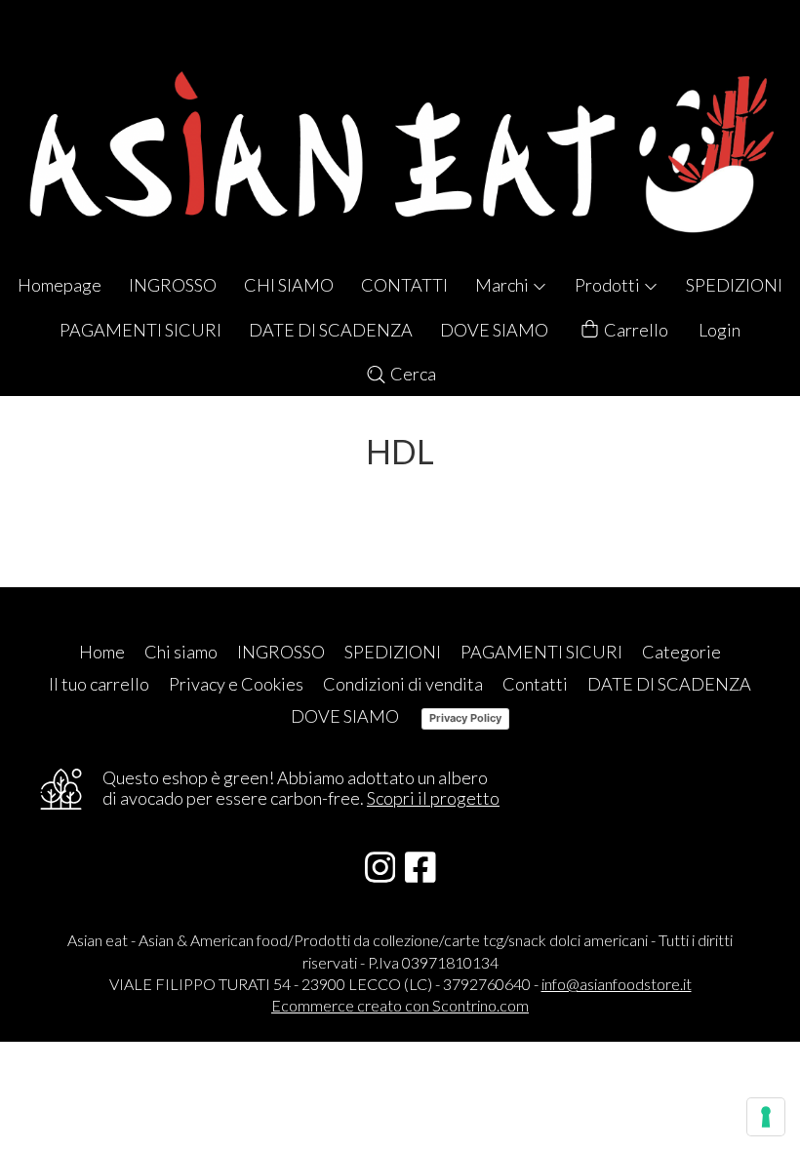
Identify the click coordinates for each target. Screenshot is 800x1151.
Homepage (59, 285)
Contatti (535, 684)
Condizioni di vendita (403, 684)
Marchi (503, 285)
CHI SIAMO (289, 285)
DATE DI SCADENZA (331, 329)
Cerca (411, 373)
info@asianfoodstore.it (616, 983)
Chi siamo (181, 651)
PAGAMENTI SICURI (140, 329)
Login (719, 329)
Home (102, 651)
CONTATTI (404, 285)
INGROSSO (173, 285)
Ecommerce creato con (400, 1005)
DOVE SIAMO (494, 329)
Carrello (634, 329)
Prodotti (609, 285)
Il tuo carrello (99, 684)
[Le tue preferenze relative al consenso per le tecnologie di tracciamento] (765, 1116)
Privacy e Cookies (236, 684)
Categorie (681, 651)
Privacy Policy (465, 718)
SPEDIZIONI (734, 285)
